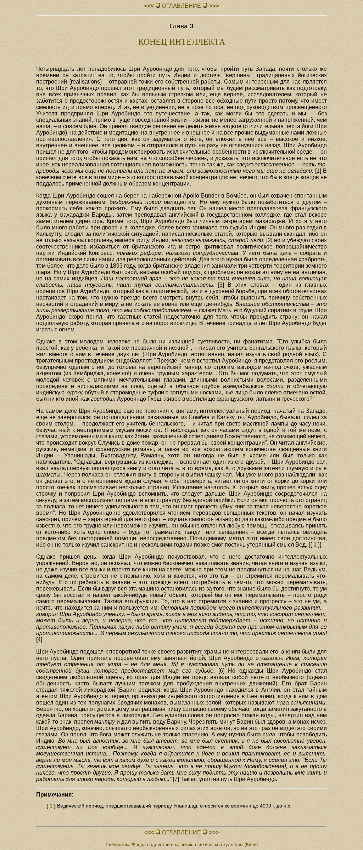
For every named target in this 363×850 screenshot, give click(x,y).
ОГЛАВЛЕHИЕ (181, 6)
